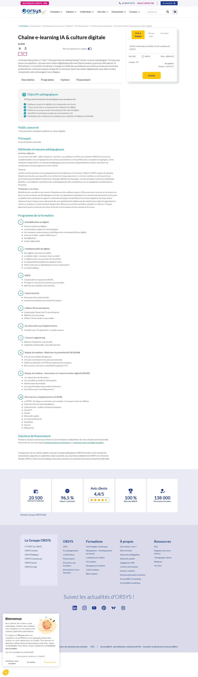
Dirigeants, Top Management (76, 26)
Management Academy (95, 566)
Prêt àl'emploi (138, 34)
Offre (65, 546)
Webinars (158, 561)
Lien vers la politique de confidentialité (19, 652)
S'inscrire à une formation (69, 564)
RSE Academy (92, 574)
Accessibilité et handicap (130, 579)
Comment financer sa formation (57, 442)
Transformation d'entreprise (101, 26)
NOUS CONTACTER (145, 3)
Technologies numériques (97, 546)
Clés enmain (151, 34)
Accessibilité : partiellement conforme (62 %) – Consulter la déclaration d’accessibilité (139, 646)
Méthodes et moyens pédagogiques (41, 149)
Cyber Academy (92, 570)
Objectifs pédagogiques (42, 94)
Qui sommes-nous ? (128, 546)
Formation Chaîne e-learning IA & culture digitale (133, 26)
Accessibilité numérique (130, 583)
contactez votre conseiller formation (88, 442)
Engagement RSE (127, 563)
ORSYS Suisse (31, 563)
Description (28, 79)
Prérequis (24, 138)
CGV (92, 646)
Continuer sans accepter (12, 662)
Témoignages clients (163, 557)
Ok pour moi (49, 662)
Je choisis (31, 662)
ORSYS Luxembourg (33, 558)
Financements (69, 558)
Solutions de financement (34, 435)
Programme (47, 79)
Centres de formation (129, 567)
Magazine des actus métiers (162, 552)
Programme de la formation (35, 215)
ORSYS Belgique (32, 554)
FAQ (156, 546)
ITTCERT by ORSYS (33, 546)
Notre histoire (126, 550)
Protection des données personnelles (71, 646)
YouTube (158, 566)
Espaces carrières (127, 571)
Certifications (68, 554)
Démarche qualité (127, 558)
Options (65, 79)
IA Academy (91, 561)
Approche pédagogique (130, 554)
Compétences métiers (95, 557)
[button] (5, 672)
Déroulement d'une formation (71, 571)
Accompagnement (70, 550)
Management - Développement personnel (47, 26)
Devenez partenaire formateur (132, 575)
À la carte (165, 33)
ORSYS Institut (31, 550)
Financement (83, 79)
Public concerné (28, 127)
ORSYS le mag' (31, 567)
